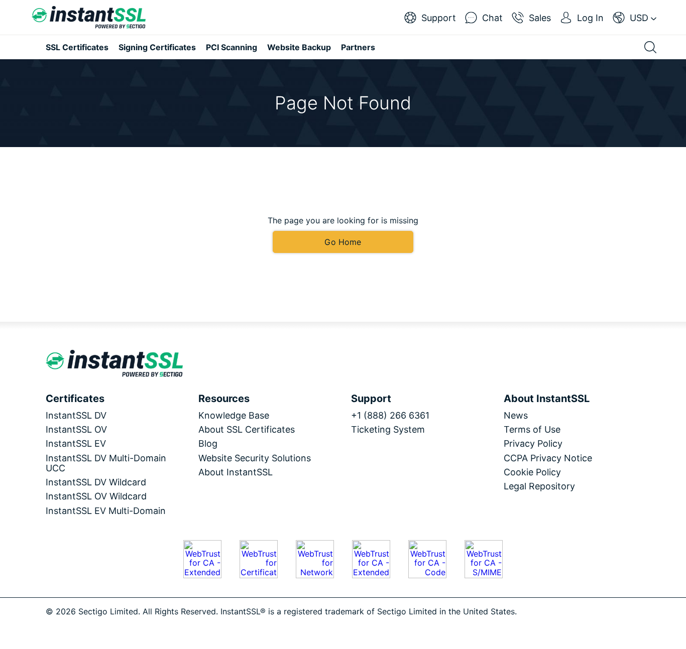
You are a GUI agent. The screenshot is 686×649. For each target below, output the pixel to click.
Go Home (342, 242)
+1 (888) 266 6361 (390, 415)
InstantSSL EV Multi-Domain (106, 510)
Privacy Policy (533, 443)
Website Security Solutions (254, 458)
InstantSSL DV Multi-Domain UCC (106, 463)
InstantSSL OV (76, 429)
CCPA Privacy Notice (548, 458)
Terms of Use (532, 429)
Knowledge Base (233, 415)
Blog (207, 443)
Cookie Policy (532, 472)
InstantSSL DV (76, 415)
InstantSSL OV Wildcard (96, 496)
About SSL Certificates (246, 429)
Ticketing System (388, 429)
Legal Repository (539, 486)
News (516, 415)
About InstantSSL (235, 472)
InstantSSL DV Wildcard (96, 482)
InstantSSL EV (76, 443)
